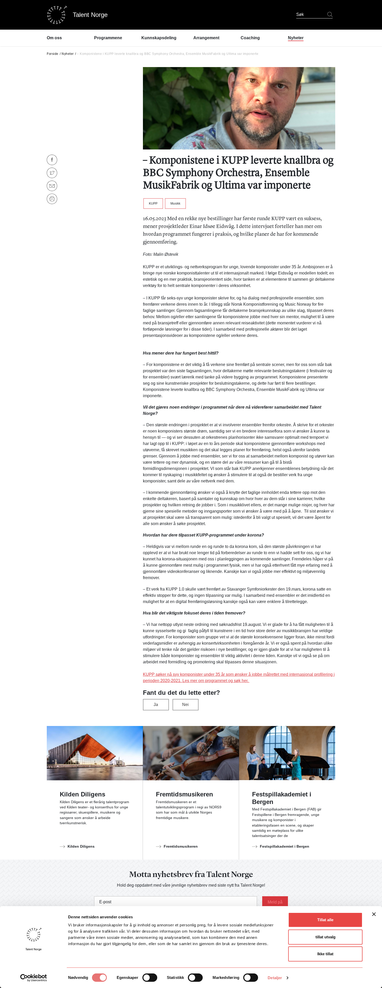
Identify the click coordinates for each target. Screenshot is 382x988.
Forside (52, 54)
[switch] (149, 977)
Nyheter (68, 54)
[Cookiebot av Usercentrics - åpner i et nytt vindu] (33, 978)
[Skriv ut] (52, 199)
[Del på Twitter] (52, 173)
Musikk (175, 203)
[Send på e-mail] (52, 186)
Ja (156, 704)
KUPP (153, 203)
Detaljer (275, 978)
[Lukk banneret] (374, 915)
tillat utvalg (325, 937)
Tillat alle (325, 920)
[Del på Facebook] (52, 160)
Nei (185, 704)
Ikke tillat (325, 954)
